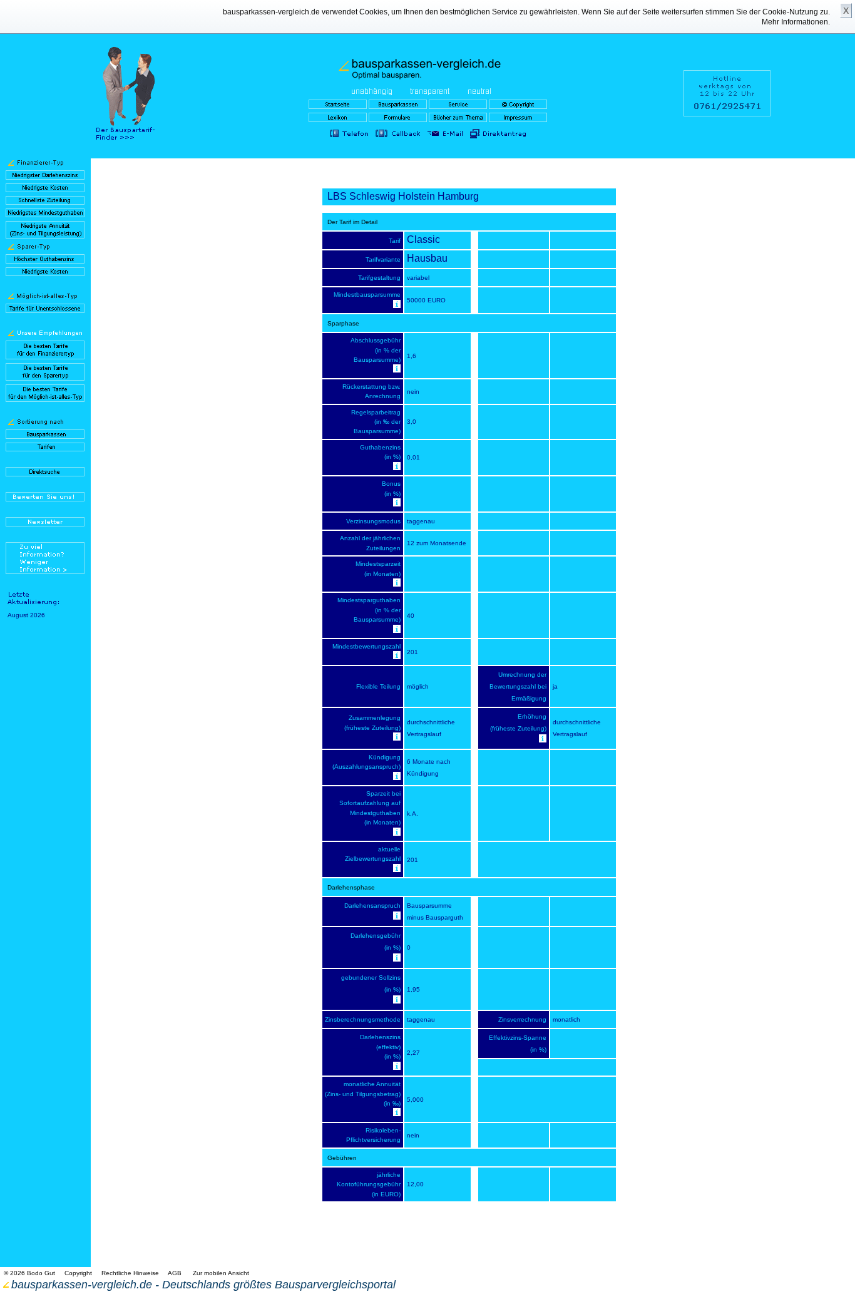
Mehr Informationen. (796, 22)
